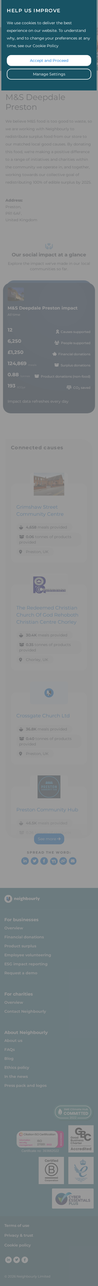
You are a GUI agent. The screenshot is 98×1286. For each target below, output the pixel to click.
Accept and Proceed (49, 60)
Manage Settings (49, 74)
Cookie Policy (46, 45)
